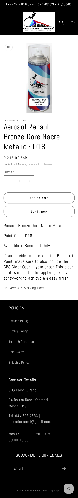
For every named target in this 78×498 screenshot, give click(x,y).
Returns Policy (18, 321)
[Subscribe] (64, 468)
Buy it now (39, 211)
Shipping (22, 164)
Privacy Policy (18, 331)
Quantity (9, 172)
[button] (6, 22)
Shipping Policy (19, 362)
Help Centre (16, 352)
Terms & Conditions (22, 342)
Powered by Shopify (52, 490)
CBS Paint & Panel (33, 490)
